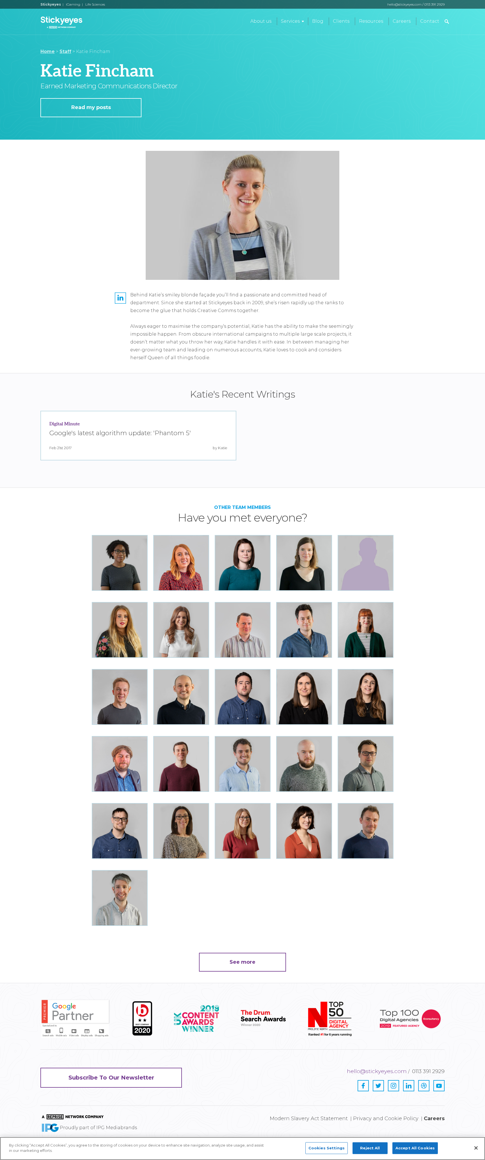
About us (260, 21)
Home (47, 51)
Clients (341, 21)
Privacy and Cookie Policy (385, 1118)
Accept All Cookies (415, 1148)
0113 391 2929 (434, 4)
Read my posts (91, 107)
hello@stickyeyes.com (404, 4)
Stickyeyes (50, 4)
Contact (429, 21)
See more (242, 962)
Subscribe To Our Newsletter (111, 1077)
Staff (65, 51)
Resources (371, 21)
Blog (317, 21)
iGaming (73, 4)
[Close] (476, 1148)
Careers (402, 21)
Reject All (370, 1148)
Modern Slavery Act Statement (309, 1118)
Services (290, 21)
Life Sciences (95, 4)
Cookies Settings (326, 1148)
